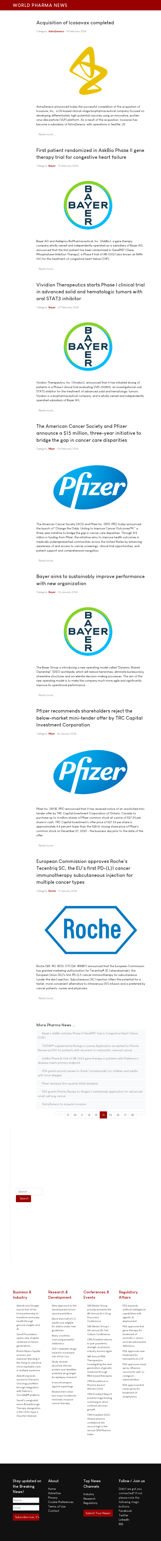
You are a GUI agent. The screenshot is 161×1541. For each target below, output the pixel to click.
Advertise (54, 1493)
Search (24, 1198)
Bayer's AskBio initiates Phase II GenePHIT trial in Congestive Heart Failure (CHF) (88, 1035)
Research (89, 1498)
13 (96, 1114)
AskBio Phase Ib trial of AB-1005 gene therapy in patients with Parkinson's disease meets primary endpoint (88, 1061)
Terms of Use (57, 1506)
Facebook (125, 1510)
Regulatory (90, 1503)
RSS (121, 1524)
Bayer (52, 165)
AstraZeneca (56, 31)
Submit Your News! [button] (98, 1513)
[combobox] (29, 1191)
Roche (52, 890)
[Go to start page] (58, 1113)
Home (52, 1488)
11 (82, 1114)
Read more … (47, 134)
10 (75, 1114)
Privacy (53, 1497)
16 (118, 1114)
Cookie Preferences (60, 1502)
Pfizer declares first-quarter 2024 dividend (69, 1083)
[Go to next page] (138, 1113)
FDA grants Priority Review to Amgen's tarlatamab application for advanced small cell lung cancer (90, 1094)
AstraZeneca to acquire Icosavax (63, 1104)
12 (89, 1114)
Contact (53, 1510)
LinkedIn (124, 1519)
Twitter (123, 1515)
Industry (88, 1494)
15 (110, 1114)
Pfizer (51, 448)
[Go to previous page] (62, 1113)
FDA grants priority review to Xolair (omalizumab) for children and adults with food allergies (88, 1073)
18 (132, 1114)
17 (125, 1114)
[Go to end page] (143, 1113)
